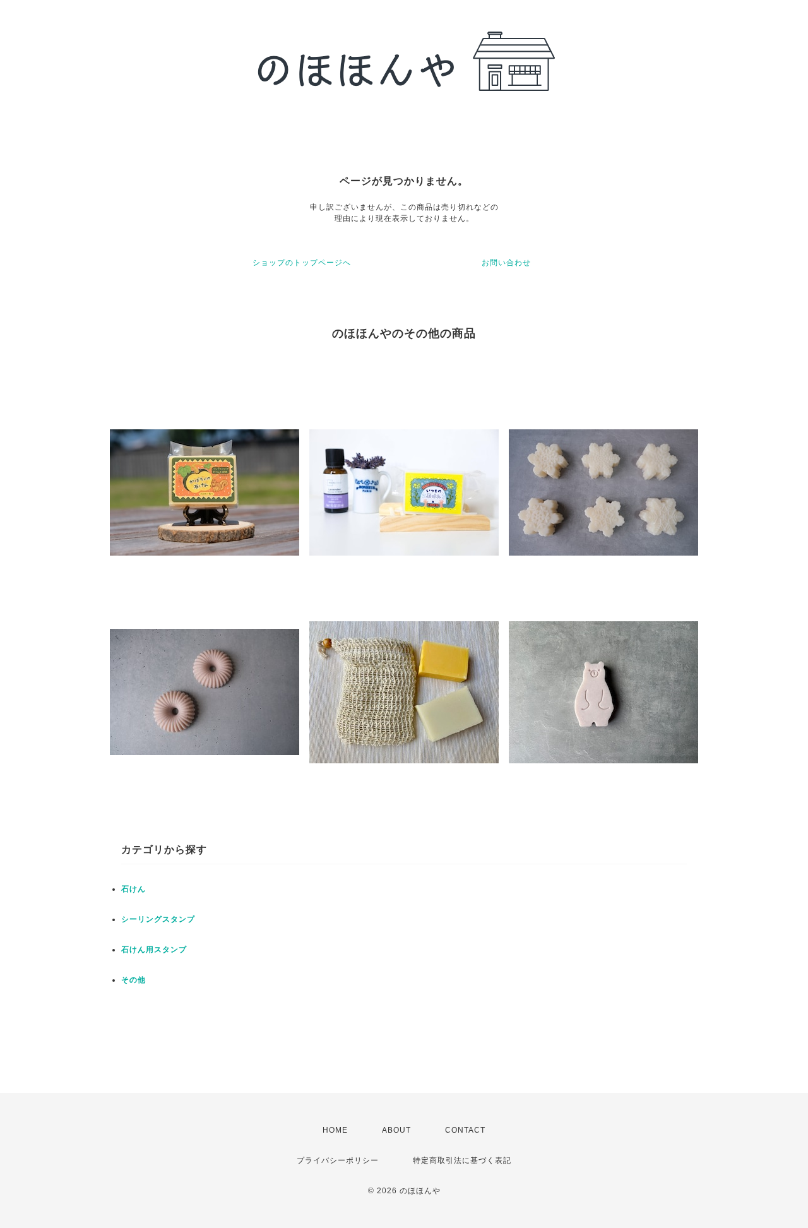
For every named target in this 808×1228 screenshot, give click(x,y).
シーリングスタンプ (158, 919)
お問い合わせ (506, 262)
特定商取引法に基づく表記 (462, 1160)
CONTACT (465, 1130)
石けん (133, 889)
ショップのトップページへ (301, 262)
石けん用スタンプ (154, 949)
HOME (335, 1130)
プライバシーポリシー (338, 1160)
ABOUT (396, 1130)
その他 (133, 979)
